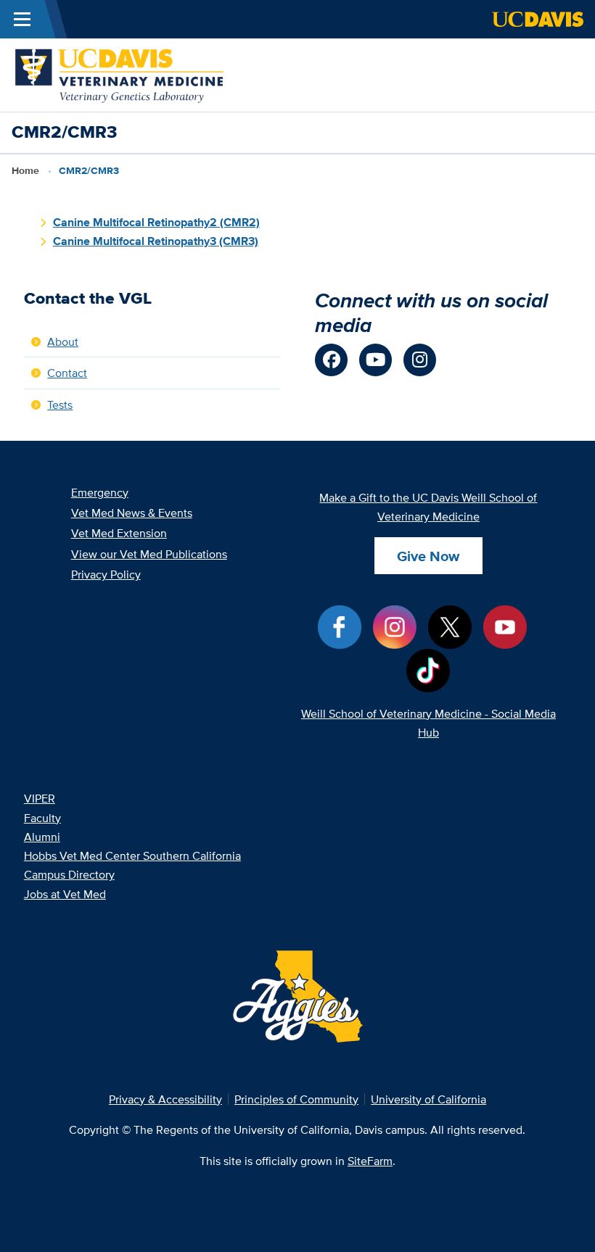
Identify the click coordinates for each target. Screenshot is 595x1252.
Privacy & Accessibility (165, 1099)
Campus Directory (69, 874)
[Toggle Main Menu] (22, 19)
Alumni (42, 836)
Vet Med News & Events (131, 512)
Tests (60, 404)
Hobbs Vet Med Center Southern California (132, 855)
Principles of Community (296, 1099)
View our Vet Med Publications (149, 554)
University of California (428, 1099)
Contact (67, 372)
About (62, 341)
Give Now (428, 556)
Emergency (99, 492)
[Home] (120, 73)
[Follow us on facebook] (331, 360)
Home (25, 170)
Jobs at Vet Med (65, 894)
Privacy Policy (106, 574)
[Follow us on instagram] (419, 360)
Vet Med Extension (119, 533)
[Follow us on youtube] (375, 360)
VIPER (39, 798)
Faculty (42, 817)
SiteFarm (370, 1160)
